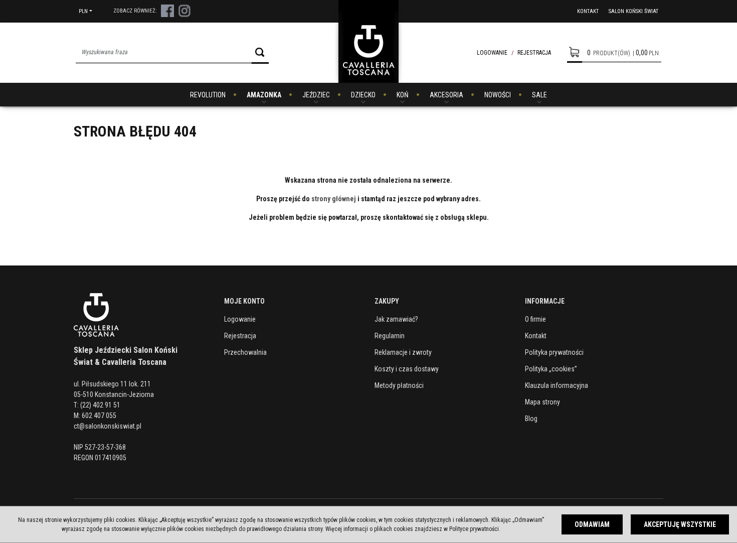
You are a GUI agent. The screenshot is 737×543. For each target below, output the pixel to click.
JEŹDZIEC (316, 95)
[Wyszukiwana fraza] (260, 52)
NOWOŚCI (497, 95)
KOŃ (403, 95)
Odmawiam (592, 524)
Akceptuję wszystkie (680, 524)
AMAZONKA (264, 95)
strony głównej (333, 199)
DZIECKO (363, 95)
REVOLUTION (208, 95)
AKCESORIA (446, 95)
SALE (539, 95)
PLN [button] (83, 11)
